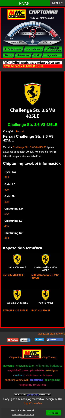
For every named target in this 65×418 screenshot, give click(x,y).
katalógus (51, 370)
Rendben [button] (54, 413)
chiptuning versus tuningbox (39, 375)
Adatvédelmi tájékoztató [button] (23, 414)
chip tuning (18, 375)
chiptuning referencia (32, 384)
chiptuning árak (25, 365)
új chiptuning (52, 379)
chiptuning (36, 380)
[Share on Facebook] (55, 339)
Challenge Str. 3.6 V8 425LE (29, 147)
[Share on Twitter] (39, 339)
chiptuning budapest (49, 365)
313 (6, 177)
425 (6, 189)
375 (6, 201)
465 (6, 226)
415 (6, 238)
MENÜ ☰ (57, 3)
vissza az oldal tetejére (51, 333)
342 (6, 214)
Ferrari (20, 131)
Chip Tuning (49, 357)
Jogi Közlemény (32, 403)
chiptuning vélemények (17, 380)
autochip (8, 365)
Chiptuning (15, 357)
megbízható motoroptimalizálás (25, 370)
